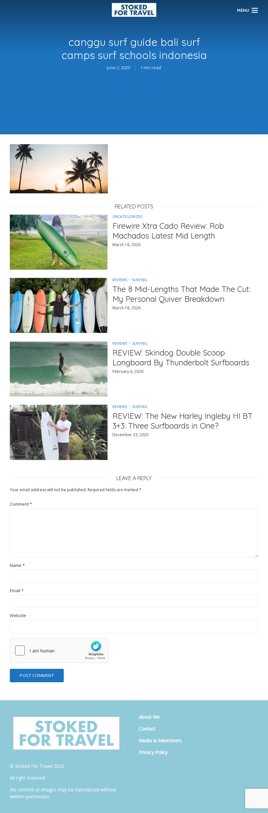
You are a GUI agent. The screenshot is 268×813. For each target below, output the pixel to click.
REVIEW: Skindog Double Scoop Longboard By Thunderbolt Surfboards (180, 357)
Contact (147, 729)
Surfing (139, 279)
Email (17, 590)
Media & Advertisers (160, 740)
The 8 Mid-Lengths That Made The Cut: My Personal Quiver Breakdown (181, 294)
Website (18, 615)
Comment (21, 504)
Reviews (119, 279)
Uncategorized (127, 216)
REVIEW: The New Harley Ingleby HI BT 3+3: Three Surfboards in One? (182, 421)
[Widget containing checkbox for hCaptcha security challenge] (59, 650)
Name (17, 565)
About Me (149, 717)
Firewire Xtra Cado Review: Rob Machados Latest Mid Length (168, 231)
